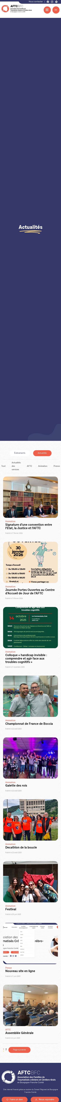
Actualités (42, 453)
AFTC (29, 466)
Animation (42, 466)
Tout (3, 466)
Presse (57, 466)
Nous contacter (36, 1)
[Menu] (56, 10)
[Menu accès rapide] (47, 10)
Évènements (19, 453)
